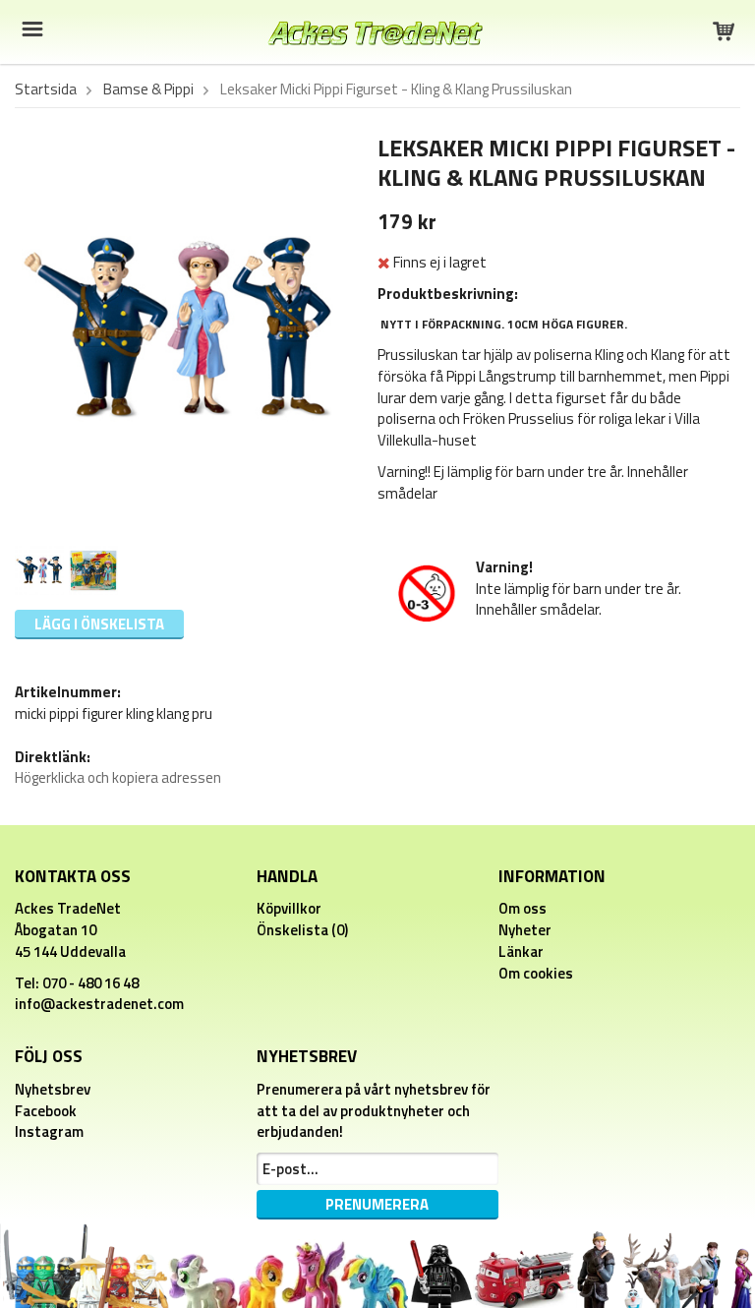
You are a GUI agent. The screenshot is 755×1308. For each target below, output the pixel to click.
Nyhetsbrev (52, 1089)
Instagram (49, 1131)
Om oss (522, 908)
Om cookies (535, 973)
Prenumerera (377, 1204)
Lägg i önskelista (99, 624)
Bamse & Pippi (148, 89)
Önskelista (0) (302, 930)
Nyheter (525, 930)
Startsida (46, 89)
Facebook (46, 1111)
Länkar (521, 951)
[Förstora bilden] (178, 329)
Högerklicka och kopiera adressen (118, 777)
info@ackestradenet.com (99, 1003)
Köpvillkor (289, 908)
